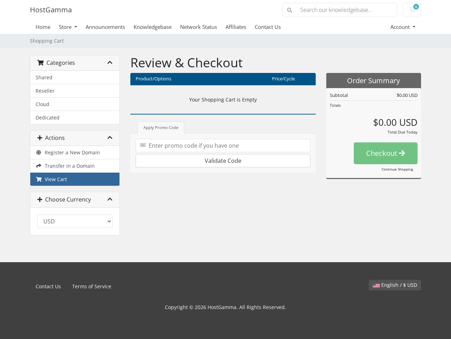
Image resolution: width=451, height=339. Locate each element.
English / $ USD (398, 285)
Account (400, 26)
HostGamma (51, 9)
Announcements (105, 26)
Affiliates (236, 26)
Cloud (42, 104)
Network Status (198, 26)
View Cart (54, 179)
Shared (44, 77)
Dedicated (48, 117)
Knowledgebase (153, 26)
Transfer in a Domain (68, 165)
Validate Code (223, 161)
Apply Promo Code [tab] (160, 127)
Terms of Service (91, 286)
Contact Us (268, 26)
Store (66, 26)
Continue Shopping (397, 169)
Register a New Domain (71, 152)
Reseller (45, 90)
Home (43, 26)
